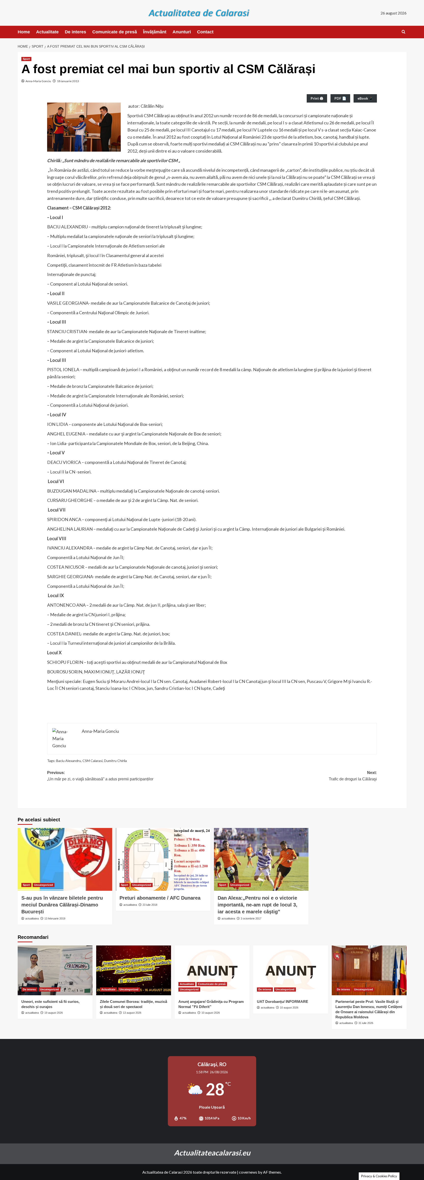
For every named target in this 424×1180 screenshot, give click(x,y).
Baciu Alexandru (68, 761)
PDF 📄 (340, 98)
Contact (205, 31)
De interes (75, 31)
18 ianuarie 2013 (68, 81)
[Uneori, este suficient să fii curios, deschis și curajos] (55, 970)
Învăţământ (154, 31)
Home (24, 31)
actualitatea (32, 918)
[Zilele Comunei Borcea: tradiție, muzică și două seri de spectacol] (133, 970)
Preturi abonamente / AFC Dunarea (159, 898)
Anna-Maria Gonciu (38, 81)
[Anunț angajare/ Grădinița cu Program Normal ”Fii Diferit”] (212, 970)
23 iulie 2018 (150, 904)
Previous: (100, 776)
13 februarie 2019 (54, 918)
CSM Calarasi (92, 761)
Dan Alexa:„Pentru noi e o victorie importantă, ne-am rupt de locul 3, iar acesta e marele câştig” (257, 904)
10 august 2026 (210, 1012)
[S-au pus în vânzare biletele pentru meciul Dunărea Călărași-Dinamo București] (65, 859)
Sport (26, 58)
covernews (248, 1172)
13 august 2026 (132, 1012)
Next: (353, 776)
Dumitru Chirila (115, 761)
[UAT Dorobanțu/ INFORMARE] (290, 970)
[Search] (403, 32)
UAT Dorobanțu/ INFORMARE (282, 1001)
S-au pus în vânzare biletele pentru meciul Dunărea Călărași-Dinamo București (62, 904)
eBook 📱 (365, 98)
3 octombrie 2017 (251, 918)
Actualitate (47, 31)
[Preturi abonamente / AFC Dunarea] (163, 859)
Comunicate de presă (114, 31)
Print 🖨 (317, 98)
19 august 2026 (53, 1012)
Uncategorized (43, 884)
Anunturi (181, 31)
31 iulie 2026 (365, 1023)
